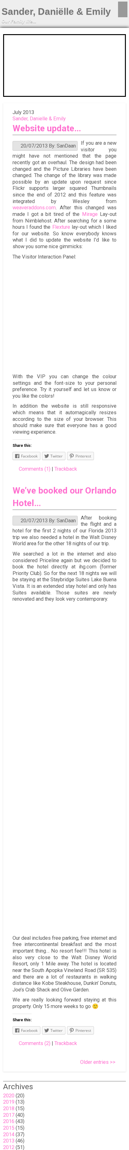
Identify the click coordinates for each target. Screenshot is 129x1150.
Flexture (61, 227)
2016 (8, 1121)
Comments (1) (34, 469)
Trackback (65, 469)
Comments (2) (34, 1043)
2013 (8, 1141)
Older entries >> (98, 1062)
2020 (8, 1096)
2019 (8, 1102)
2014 (8, 1134)
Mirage (90, 214)
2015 (8, 1128)
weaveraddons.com (34, 208)
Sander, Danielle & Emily (39, 119)
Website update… (47, 128)
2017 (8, 1115)
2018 (8, 1108)
